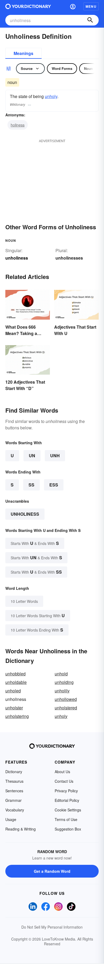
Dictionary (13, 771)
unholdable (16, 682)
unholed (13, 691)
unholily (62, 691)
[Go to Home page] (28, 6)
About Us (62, 771)
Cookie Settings (68, 809)
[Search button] (90, 20)
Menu (91, 6)
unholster (14, 708)
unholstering (17, 716)
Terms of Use (66, 819)
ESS (53, 485)
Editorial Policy (67, 800)
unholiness (25, 514)
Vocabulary (14, 809)
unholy (51, 96)
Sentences (14, 790)
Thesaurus (14, 781)
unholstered (66, 708)
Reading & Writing (20, 829)
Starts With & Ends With (35, 543)
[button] (73, 6)
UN (32, 455)
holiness (18, 125)
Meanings (23, 53)
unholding (64, 682)
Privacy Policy (66, 790)
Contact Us (64, 781)
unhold (61, 674)
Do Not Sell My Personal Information (52, 927)
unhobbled (15, 674)
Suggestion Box (68, 829)
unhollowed (66, 699)
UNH (55, 455)
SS (31, 485)
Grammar (13, 800)
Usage (10, 819)
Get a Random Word (52, 871)
